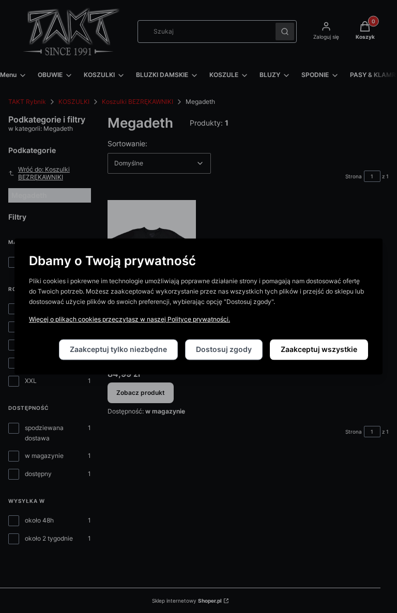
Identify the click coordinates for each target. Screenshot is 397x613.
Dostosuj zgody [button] (224, 349)
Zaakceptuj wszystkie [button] (319, 349)
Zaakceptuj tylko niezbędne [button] (118, 349)
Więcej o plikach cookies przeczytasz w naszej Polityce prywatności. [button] (129, 320)
